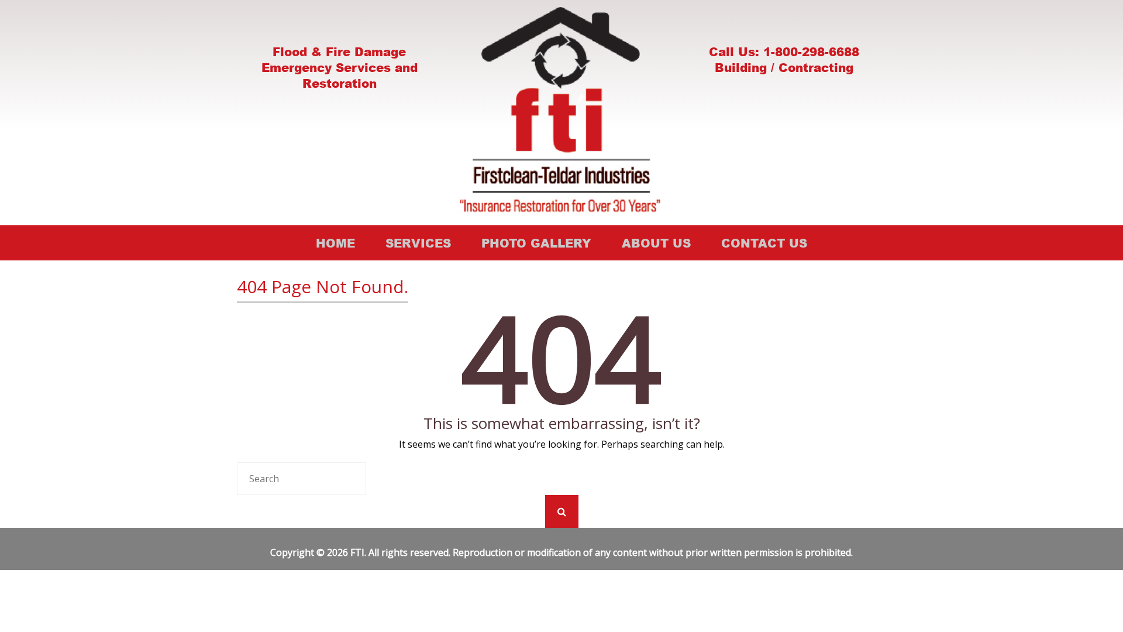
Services (418, 243)
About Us (656, 243)
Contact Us (764, 243)
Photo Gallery (536, 243)
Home (335, 243)
